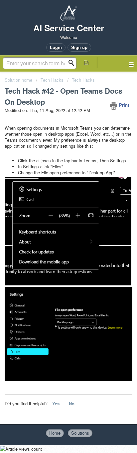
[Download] (56, 224)
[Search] (73, 63)
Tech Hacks (52, 80)
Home (55, 433)
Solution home (19, 80)
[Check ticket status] (86, 62)
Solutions (80, 433)
